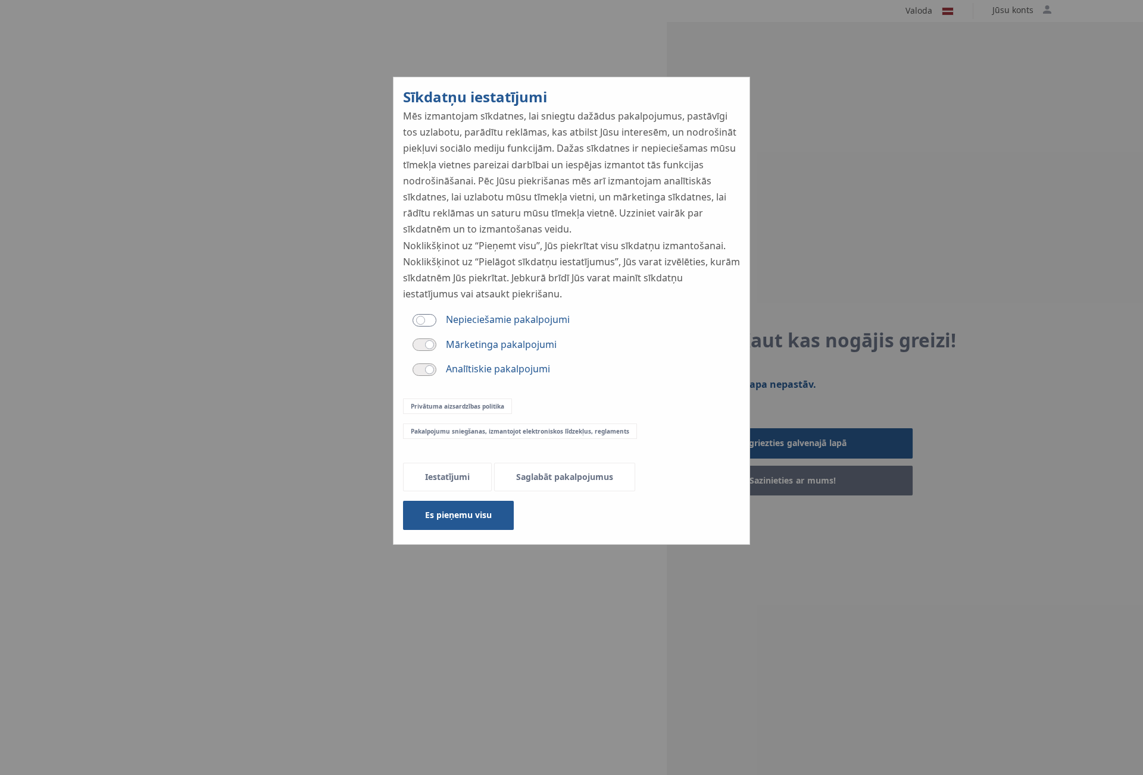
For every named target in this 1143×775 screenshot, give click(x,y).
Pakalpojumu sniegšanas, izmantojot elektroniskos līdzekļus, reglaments (520, 431)
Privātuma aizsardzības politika (457, 406)
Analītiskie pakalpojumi (498, 368)
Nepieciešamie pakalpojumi (508, 319)
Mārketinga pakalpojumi (501, 344)
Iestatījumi (447, 476)
